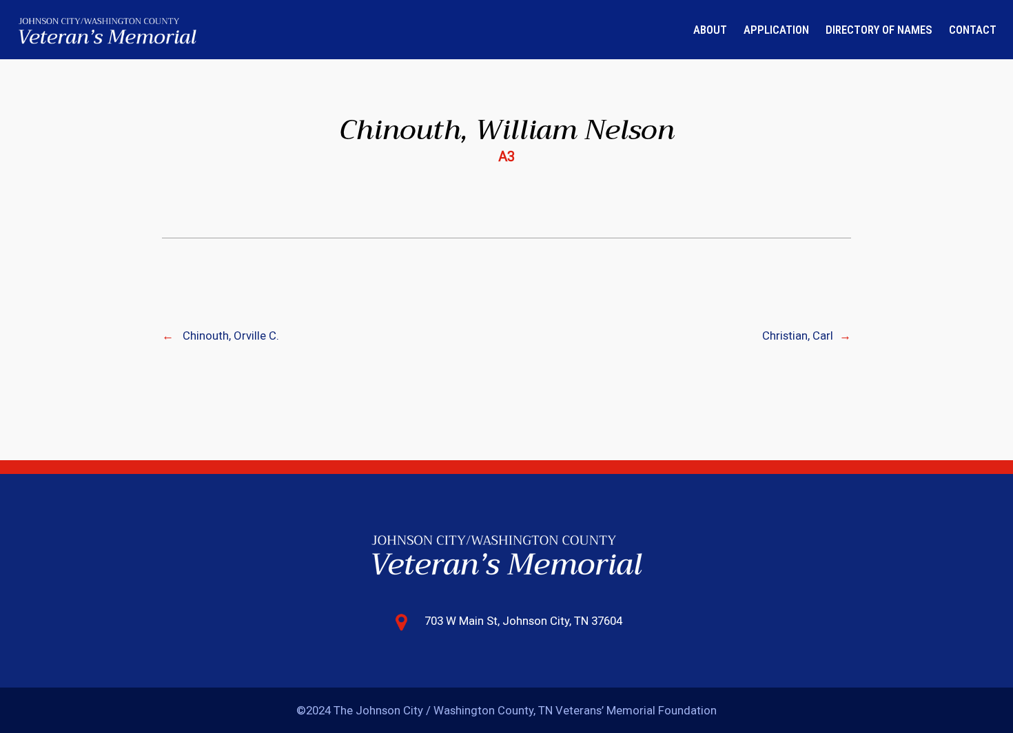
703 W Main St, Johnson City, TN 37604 (523, 621)
